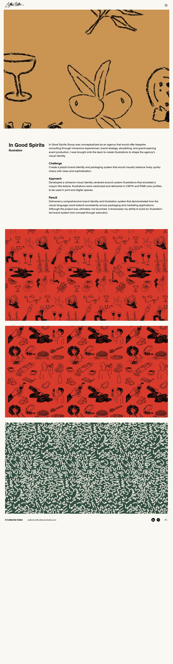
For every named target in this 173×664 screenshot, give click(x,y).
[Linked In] (153, 519)
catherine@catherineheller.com (42, 520)
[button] (166, 5)
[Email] (158, 519)
